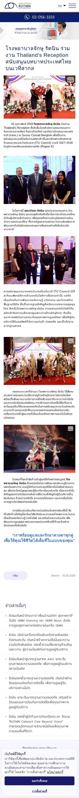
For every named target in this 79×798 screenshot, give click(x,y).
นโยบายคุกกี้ (55, 772)
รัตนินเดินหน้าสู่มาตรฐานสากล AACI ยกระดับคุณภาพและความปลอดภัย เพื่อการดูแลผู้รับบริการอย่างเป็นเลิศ (40, 664)
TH (60, 6)
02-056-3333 (43, 17)
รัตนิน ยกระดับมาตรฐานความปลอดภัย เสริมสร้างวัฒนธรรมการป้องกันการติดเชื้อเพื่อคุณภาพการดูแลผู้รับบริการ (40, 702)
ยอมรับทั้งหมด (39, 780)
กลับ (15, 575)
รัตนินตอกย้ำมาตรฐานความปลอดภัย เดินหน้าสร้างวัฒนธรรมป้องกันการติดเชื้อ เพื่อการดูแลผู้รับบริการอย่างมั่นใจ (40, 683)
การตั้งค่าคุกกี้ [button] (39, 791)
